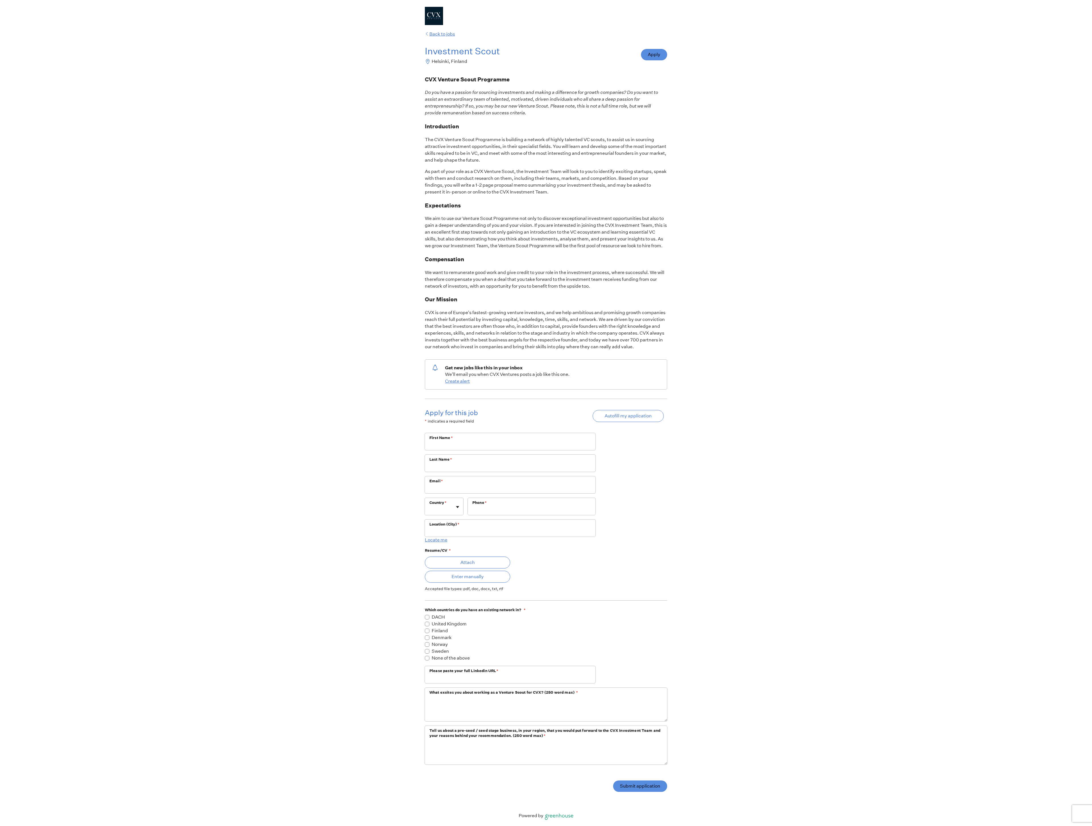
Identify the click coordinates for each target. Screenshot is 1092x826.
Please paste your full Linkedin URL (463, 670)
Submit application (640, 786)
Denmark (442, 637)
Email (436, 481)
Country (437, 502)
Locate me (436, 540)
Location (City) (444, 524)
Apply (654, 54)
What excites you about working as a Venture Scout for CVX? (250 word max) (503, 692)
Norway (440, 644)
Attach (467, 562)
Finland (440, 630)
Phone (479, 502)
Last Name (440, 459)
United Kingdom (449, 624)
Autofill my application (628, 416)
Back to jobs (442, 34)
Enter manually (468, 576)
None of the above (451, 658)
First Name (441, 437)
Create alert (457, 381)
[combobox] (429, 509)
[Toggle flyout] (457, 507)
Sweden (440, 651)
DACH (438, 617)
